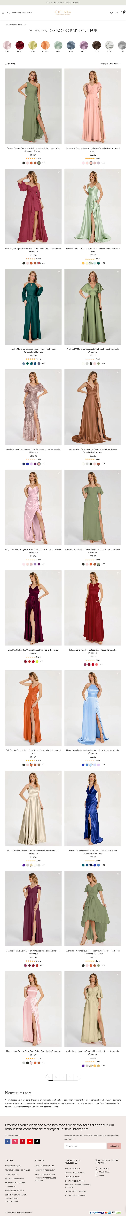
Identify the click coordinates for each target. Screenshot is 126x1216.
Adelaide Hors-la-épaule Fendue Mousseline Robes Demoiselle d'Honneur (92, 551)
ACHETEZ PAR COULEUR (44, 1166)
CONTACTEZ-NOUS (72, 1168)
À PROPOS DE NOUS (12, 1166)
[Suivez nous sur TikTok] (37, 1141)
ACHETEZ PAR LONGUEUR (45, 1170)
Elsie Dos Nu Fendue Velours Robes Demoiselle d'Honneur (33, 650)
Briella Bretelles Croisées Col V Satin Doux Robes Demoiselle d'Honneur (33, 852)
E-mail (101, 1175)
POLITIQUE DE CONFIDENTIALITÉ (17, 1170)
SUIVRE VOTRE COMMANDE (75, 1191)
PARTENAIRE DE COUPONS (75, 1196)
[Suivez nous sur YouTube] (30, 1141)
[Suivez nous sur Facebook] (7, 1141)
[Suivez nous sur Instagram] (15, 1141)
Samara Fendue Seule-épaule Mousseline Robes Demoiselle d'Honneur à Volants (33, 149)
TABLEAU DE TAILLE (72, 1177)
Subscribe (114, 1146)
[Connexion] (117, 13)
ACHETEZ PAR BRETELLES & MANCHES (45, 1179)
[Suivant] (76, 1077)
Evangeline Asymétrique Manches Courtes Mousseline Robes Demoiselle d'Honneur (93, 952)
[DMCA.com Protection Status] (118, 1213)
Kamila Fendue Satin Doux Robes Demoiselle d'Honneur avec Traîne (93, 250)
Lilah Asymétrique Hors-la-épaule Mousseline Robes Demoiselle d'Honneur (33, 250)
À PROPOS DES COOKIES (14, 1191)
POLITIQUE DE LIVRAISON (75, 1181)
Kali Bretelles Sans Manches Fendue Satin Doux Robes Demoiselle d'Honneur (93, 450)
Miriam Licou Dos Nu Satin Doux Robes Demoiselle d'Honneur (33, 1051)
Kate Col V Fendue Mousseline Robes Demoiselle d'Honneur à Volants (93, 149)
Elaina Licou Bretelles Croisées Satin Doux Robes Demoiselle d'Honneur (92, 751)
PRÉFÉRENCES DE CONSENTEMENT (11, 1200)
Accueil (8, 25)
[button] (7, 46)
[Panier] (122, 12)
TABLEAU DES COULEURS (74, 1173)
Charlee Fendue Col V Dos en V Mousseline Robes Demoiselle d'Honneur (33, 952)
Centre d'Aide (104, 1168)
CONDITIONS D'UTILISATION (15, 1195)
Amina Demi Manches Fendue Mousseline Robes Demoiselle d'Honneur (92, 1052)
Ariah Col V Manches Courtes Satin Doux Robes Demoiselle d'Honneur (93, 350)
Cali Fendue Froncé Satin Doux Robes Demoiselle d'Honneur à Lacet (33, 751)
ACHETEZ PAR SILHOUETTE (45, 1174)
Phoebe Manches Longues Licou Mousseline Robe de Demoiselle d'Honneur (33, 350)
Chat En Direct (104, 1172)
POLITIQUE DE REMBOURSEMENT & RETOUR (77, 1186)
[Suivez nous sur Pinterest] (22, 1141)
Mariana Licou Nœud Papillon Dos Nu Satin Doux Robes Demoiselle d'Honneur (93, 852)
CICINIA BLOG (10, 1187)
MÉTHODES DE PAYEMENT (15, 1182)
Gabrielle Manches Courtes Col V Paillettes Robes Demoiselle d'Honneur (33, 450)
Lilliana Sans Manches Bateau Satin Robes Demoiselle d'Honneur (92, 651)
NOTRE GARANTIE (12, 1174)
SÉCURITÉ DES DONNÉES (14, 1178)
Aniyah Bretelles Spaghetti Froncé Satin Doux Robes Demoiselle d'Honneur (33, 551)
